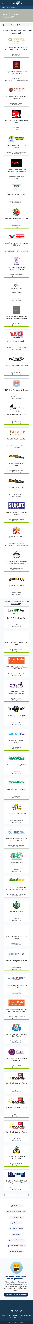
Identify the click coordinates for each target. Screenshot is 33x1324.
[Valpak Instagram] (16, 1310)
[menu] (2, 3)
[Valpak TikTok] (20, 1310)
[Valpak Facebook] (12, 1310)
